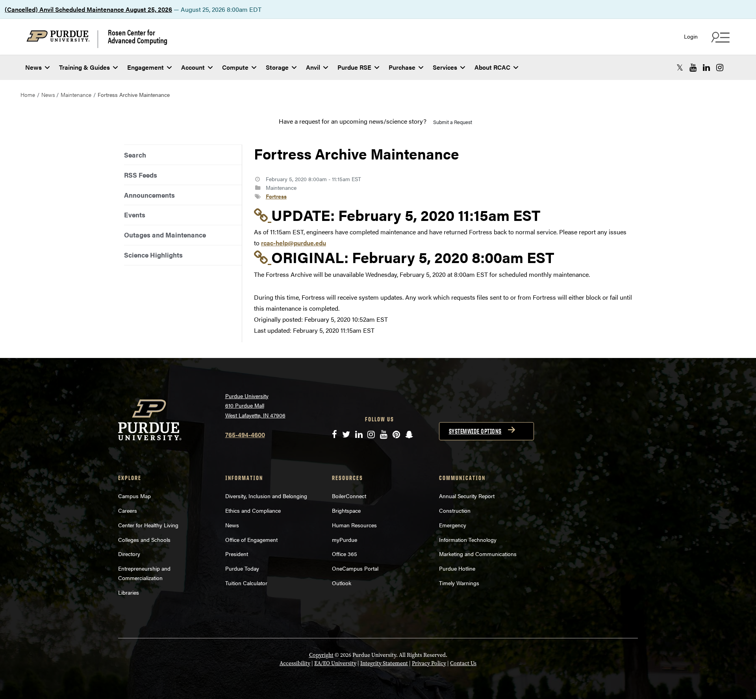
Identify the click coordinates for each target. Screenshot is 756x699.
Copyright (321, 655)
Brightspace (346, 510)
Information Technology (468, 539)
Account (193, 67)
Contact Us (463, 663)
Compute (235, 67)
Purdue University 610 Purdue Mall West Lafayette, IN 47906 (255, 405)
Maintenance (76, 94)
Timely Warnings (459, 583)
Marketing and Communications (478, 554)
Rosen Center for (137, 36)
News (33, 67)
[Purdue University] (62, 39)
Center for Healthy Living (148, 525)
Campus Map (134, 496)
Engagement (145, 67)
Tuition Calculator (246, 583)
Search (135, 154)
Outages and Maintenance (165, 234)
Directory (129, 554)
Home (27, 94)
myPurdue (344, 539)
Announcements (149, 195)
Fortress (276, 196)
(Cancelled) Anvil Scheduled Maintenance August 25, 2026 (88, 9)
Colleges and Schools (144, 539)
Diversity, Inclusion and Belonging (266, 496)
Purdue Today (242, 568)
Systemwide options (475, 431)
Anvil (313, 67)
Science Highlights (153, 255)
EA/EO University (335, 663)
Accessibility (295, 663)
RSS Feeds (140, 175)
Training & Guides (84, 67)
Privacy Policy (429, 663)
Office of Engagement (251, 539)
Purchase (402, 67)
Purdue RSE (354, 67)
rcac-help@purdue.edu (293, 242)
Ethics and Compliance (253, 510)
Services (445, 67)
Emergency (452, 525)
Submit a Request (452, 122)
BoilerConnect (349, 496)
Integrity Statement (384, 663)
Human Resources (354, 525)
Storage (277, 67)
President (236, 554)
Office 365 (344, 554)
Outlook (341, 583)
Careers (127, 510)
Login (691, 36)
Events (134, 214)
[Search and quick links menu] (719, 37)
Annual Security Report (467, 496)
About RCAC (492, 67)
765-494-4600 (245, 434)
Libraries (128, 592)
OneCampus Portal (355, 568)
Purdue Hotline (457, 568)
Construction (455, 510)
